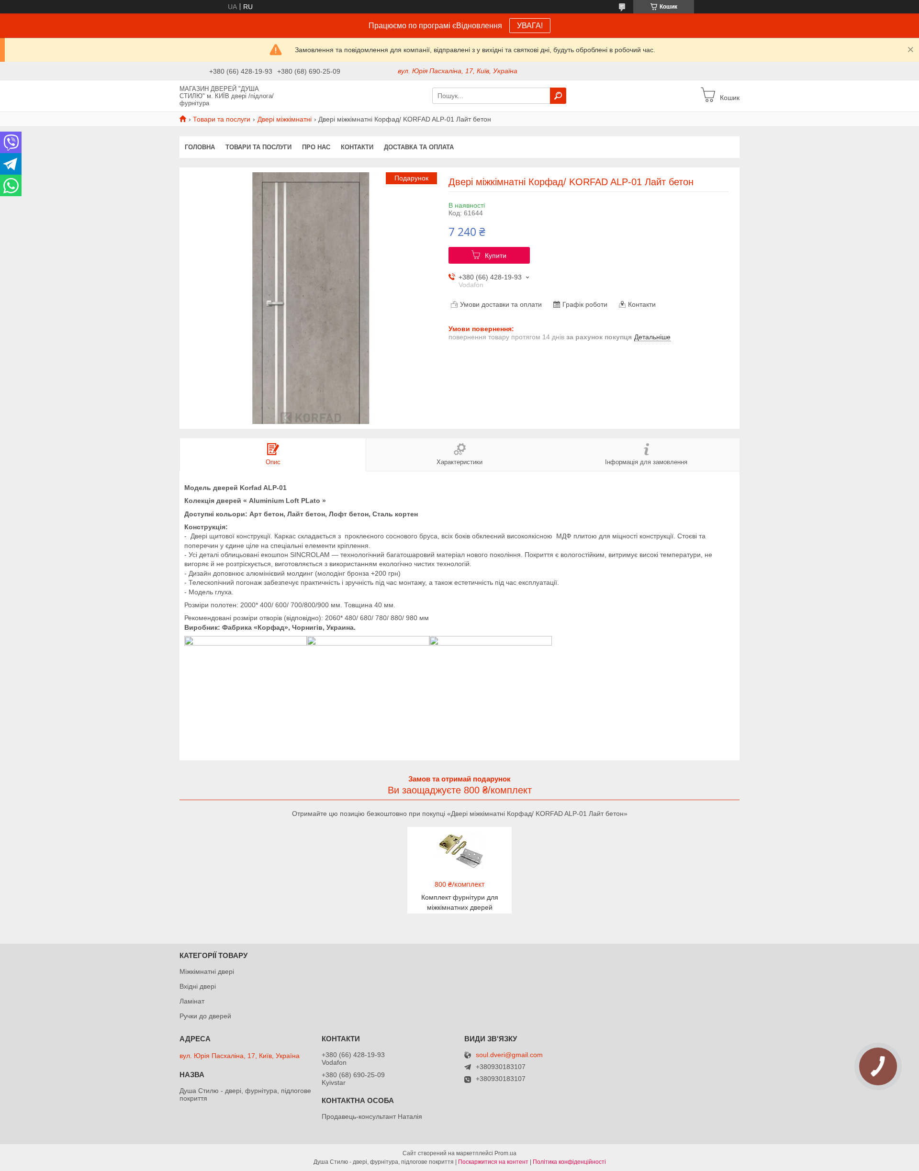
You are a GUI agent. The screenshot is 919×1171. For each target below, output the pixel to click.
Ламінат (191, 1001)
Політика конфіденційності (569, 1162)
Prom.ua (505, 1153)
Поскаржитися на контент (493, 1162)
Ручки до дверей (205, 1016)
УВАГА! (530, 26)
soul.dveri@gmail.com (509, 1055)
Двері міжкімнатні (285, 119)
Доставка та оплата (419, 147)
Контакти (357, 147)
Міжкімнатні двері (206, 971)
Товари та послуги (221, 119)
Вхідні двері (197, 986)
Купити (495, 255)
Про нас (316, 147)
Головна (200, 147)
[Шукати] (558, 96)
